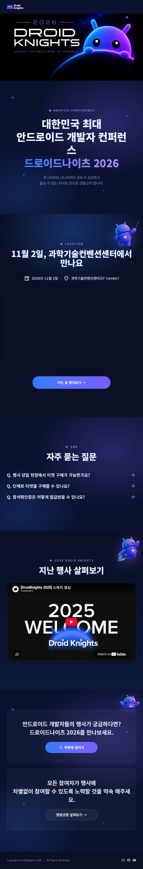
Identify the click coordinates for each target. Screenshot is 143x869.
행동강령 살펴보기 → (71, 814)
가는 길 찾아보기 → (71, 382)
